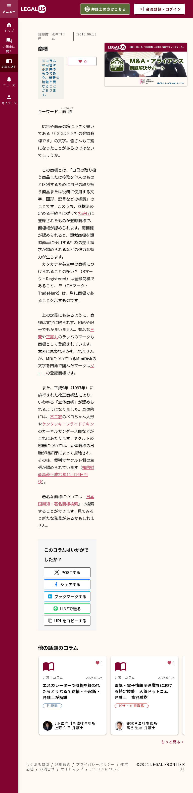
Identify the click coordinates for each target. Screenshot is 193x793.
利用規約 (63, 764)
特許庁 (84, 213)
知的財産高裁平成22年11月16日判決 (66, 474)
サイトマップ (72, 768)
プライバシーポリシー (95, 764)
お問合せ (47, 768)
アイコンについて (104, 768)
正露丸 (52, 337)
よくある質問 (37, 764)
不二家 (56, 416)
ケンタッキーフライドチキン (68, 424)
